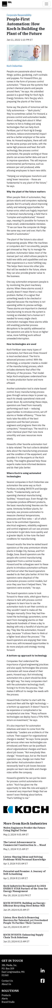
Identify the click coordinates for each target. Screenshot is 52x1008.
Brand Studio (8, 1001)
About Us (6, 984)
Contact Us (7, 980)
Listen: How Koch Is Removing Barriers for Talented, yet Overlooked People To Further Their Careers (25, 920)
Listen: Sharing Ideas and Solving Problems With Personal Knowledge (24, 858)
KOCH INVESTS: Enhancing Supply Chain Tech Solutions (23, 936)
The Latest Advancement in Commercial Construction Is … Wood (24, 843)
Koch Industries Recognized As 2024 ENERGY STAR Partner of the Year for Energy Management (25, 889)
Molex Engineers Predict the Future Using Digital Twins (24, 829)
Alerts (5, 998)
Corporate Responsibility (19, 15)
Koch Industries (14, 66)
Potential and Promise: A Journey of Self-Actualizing (24, 872)
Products (6, 995)
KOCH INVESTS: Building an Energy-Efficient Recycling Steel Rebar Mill (24, 904)
